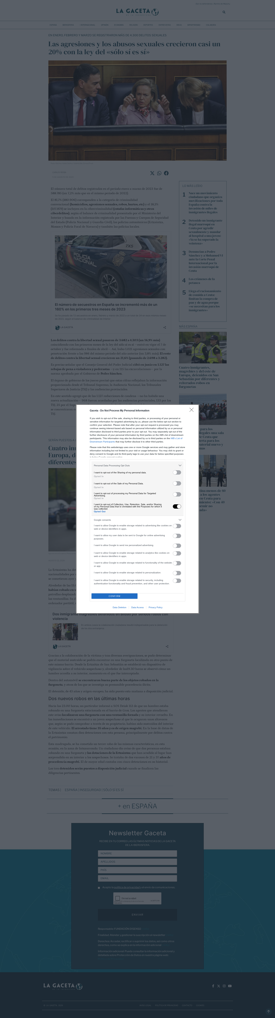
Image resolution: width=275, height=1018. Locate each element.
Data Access (137, 607)
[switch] (177, 472)
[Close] (193, 411)
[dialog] (137, 509)
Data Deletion (119, 607)
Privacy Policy (155, 607)
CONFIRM (114, 596)
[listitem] (137, 465)
